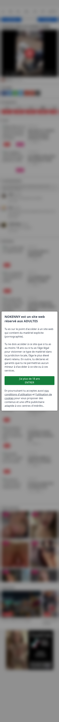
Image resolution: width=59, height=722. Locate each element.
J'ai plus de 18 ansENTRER (29, 380)
